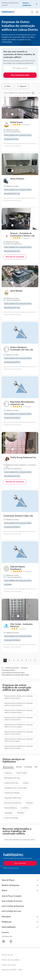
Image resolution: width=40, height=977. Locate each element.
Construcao (8, 773)
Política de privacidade (10, 960)
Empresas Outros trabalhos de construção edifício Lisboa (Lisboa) (18, 697)
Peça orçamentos (20, 863)
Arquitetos (20, 813)
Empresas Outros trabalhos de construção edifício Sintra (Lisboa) (18, 740)
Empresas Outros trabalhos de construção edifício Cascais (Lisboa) (18, 733)
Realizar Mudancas (10, 808)
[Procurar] (32, 12)
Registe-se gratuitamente (27, 4)
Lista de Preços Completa (11, 896)
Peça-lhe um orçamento (15, 257)
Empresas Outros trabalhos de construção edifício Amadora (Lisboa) (18, 704)
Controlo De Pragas (11, 818)
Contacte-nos (7, 936)
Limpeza (25, 783)
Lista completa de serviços (12, 901)
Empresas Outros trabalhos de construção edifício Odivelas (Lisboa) (18, 711)
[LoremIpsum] (38, 12)
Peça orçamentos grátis (20, 75)
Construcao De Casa (11, 783)
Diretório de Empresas (12, 667)
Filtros (9, 86)
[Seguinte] (33, 114)
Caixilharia (24, 808)
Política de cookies (9, 965)
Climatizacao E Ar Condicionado (15, 788)
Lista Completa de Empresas (13, 906)
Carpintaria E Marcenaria (12, 798)
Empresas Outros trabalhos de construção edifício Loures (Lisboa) (18, 718)
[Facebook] (11, 942)
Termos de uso (7, 955)
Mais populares (8, 767)
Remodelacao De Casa (12, 778)
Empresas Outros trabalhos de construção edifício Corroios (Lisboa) (18, 726)
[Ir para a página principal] (8, 12)
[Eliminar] (33, 93)
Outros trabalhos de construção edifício (13, 672)
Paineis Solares (22, 773)
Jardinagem (8, 813)
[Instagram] (4, 942)
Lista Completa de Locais (11, 911)
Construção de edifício (8, 670)
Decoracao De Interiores (12, 803)
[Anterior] (7, 114)
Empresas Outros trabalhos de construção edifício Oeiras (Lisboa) (18, 747)
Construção (24, 667)
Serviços (19, 767)
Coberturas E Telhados (12, 793)
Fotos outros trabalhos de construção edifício (19, 839)
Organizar (23, 86)
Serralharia (29, 803)
